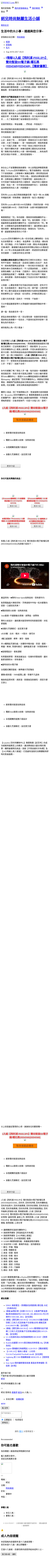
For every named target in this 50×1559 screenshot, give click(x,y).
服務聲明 (26, 1526)
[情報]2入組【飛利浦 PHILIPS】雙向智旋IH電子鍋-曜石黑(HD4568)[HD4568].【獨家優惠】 (27, 62)
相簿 (8, 42)
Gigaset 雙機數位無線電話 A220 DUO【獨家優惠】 (27, 1349)
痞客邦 (14, 1392)
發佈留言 (5, 1423)
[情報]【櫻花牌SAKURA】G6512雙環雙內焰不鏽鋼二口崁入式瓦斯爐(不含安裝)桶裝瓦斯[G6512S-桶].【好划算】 (27, 1331)
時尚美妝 (21, 37)
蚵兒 (3, 1379)
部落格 (9, 45)
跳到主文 (5, 25)
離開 (14, 1554)
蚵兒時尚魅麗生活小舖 (20, 18)
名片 (8, 48)
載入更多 (5, 1408)
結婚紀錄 (20, 1399)
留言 (20, 1392)
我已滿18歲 (6, 1554)
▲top (3, 1403)
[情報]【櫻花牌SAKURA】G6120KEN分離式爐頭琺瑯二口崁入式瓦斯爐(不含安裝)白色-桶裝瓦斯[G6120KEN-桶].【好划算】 (27, 1323)
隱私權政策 (43, 1523)
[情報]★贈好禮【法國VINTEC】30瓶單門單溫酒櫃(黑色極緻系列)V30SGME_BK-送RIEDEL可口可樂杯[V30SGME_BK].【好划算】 (27, 1314)
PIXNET (11, 1523)
